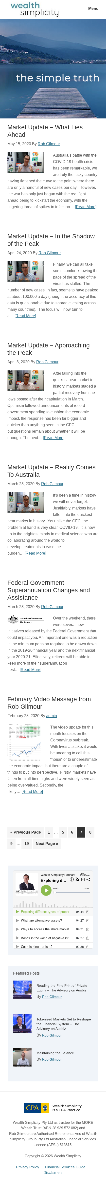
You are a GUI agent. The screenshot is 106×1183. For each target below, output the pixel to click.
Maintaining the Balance (55, 1053)
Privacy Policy (27, 1167)
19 (28, 843)
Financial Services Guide (65, 1167)
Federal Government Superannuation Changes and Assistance (48, 590)
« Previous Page (25, 834)
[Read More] (85, 207)
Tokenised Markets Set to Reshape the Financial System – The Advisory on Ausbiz (63, 1024)
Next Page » (46, 845)
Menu (93, 8)
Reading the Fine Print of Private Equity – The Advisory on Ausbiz (61, 988)
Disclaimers (53, 1172)
